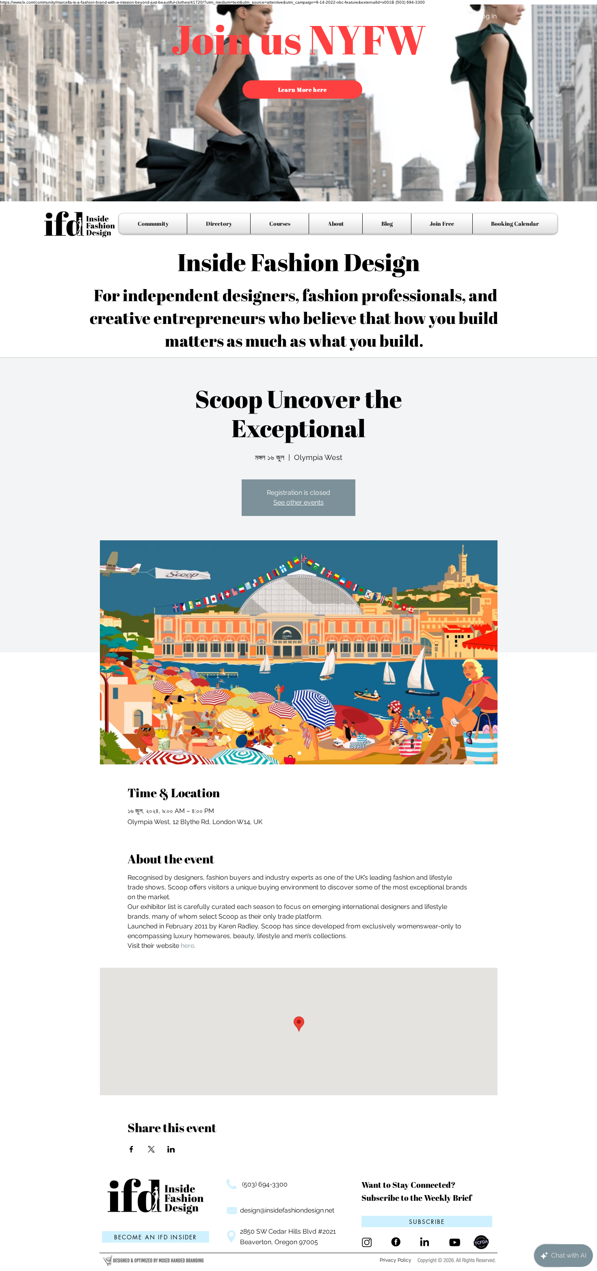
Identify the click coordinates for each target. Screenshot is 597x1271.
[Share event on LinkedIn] (171, 1149)
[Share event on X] (151, 1149)
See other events (298, 502)
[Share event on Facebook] (131, 1149)
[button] (426, 1221)
